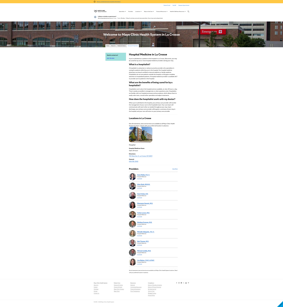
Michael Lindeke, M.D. (144, 251)
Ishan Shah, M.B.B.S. (143, 184)
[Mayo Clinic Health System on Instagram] (179, 283)
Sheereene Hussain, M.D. (145, 203)
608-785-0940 (110, 58)
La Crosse (139, 178)
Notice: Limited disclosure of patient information (108, 1)
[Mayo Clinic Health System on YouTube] (186, 283)
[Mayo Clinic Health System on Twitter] (184, 283)
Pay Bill (174, 5)
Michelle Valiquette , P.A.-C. (145, 232)
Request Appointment (183, 5)
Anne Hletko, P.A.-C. (143, 175)
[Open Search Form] (188, 11)
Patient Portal (167, 5)
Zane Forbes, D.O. (142, 194)
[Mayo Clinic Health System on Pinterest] (188, 283)
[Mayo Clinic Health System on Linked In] (181, 283)
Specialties (121, 11)
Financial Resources (161, 11)
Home (107, 45)
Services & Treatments (133, 45)
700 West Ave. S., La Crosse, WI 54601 (140, 156)
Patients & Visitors (122, 45)
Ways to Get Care (148, 11)
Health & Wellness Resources (177, 11)
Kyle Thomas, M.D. (143, 241)
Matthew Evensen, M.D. (144, 222)
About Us (113, 45)
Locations (137, 11)
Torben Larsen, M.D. (143, 213)
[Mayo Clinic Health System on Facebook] (177, 283)
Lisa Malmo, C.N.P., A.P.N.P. (145, 260)
